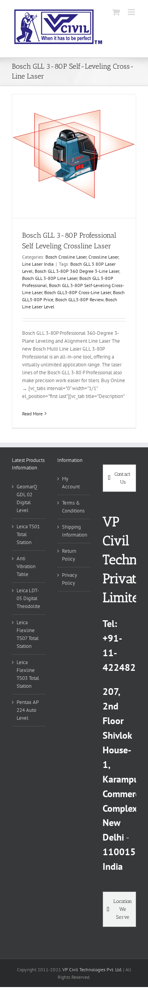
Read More (32, 414)
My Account (71, 482)
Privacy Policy (69, 579)
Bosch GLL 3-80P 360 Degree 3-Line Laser (77, 271)
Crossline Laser (103, 257)
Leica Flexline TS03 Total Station (28, 674)
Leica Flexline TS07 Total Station (28, 634)
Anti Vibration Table (26, 566)
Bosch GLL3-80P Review (79, 299)
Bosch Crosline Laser (65, 257)
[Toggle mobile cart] (116, 12)
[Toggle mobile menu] (132, 12)
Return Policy (69, 555)
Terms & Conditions (73, 506)
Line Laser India (38, 264)
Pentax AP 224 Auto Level (27, 710)
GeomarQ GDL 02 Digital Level (27, 498)
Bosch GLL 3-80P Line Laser (49, 278)
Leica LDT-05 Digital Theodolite (28, 598)
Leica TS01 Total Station (28, 534)
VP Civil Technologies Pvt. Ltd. (92, 969)
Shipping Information (74, 531)
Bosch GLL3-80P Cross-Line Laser (77, 292)
